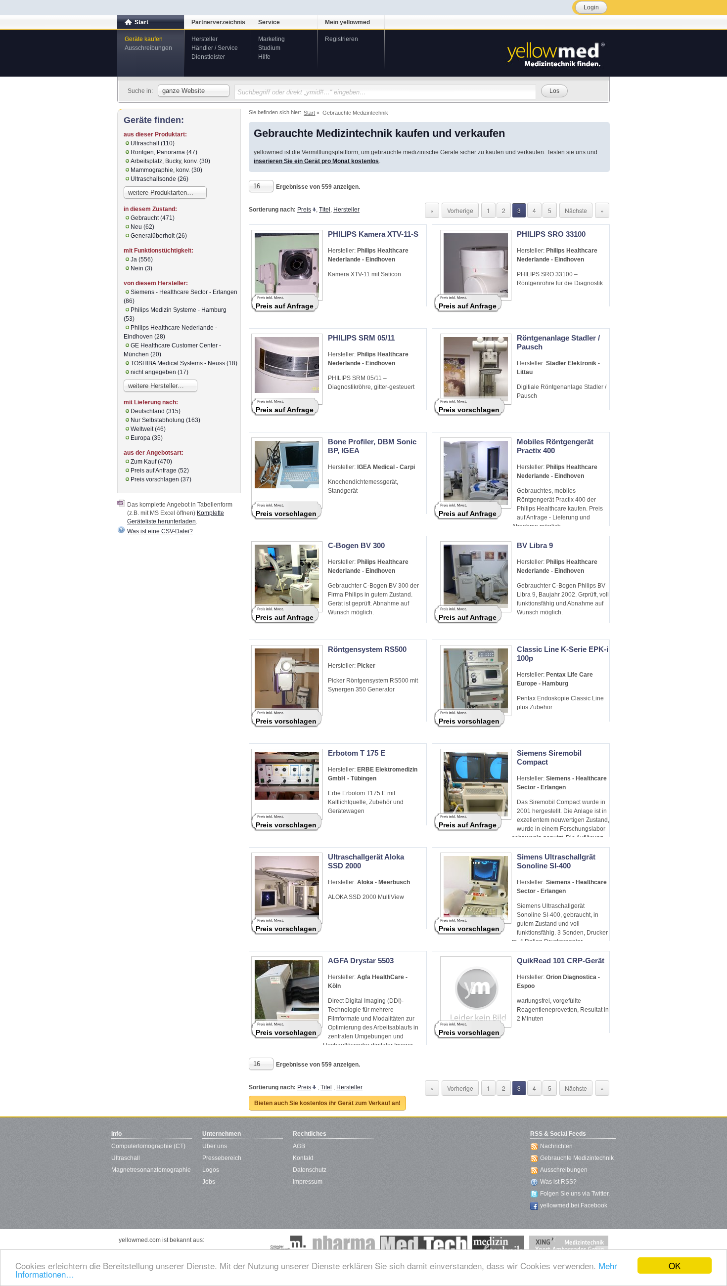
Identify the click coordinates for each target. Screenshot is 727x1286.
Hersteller (204, 39)
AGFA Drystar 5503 (361, 960)
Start (141, 22)
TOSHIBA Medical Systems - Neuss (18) (184, 363)
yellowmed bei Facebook (573, 1205)
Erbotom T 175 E (356, 753)
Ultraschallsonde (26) (159, 178)
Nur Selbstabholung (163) (165, 420)
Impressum (307, 1181)
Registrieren (341, 39)
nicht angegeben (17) (159, 372)
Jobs (208, 1181)
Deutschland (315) (156, 411)
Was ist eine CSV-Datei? (160, 531)
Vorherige (460, 210)
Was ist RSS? (558, 1181)
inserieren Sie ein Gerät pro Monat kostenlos (316, 161)
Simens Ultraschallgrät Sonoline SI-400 (556, 861)
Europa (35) (147, 437)
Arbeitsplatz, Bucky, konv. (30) (170, 161)
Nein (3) (141, 268)
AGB (299, 1146)
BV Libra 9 (535, 545)
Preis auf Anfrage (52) (160, 470)
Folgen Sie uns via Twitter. (575, 1193)
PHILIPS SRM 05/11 (361, 338)
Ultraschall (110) (153, 143)
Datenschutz (309, 1169)
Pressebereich (221, 1158)
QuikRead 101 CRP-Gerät (560, 960)
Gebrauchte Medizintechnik (577, 1158)
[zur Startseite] (555, 53)
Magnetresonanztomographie (151, 1169)
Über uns (214, 1146)
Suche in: (140, 90)
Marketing (271, 39)
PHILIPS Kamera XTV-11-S (373, 234)
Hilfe (264, 56)
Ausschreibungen (148, 47)
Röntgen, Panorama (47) (164, 152)
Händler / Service (214, 47)
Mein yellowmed (347, 22)
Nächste (576, 210)
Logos (210, 1169)
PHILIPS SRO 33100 (551, 234)
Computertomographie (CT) (148, 1146)
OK (675, 1265)
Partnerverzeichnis (218, 22)
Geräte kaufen (144, 39)
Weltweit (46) (148, 429)
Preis (304, 209)
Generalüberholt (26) (159, 235)
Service (269, 22)
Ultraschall (125, 1158)
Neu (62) (142, 226)
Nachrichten (556, 1146)
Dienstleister (208, 56)
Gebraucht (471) (153, 217)
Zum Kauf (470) (151, 461)
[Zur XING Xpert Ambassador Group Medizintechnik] (568, 1245)
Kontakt (303, 1158)
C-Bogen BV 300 (356, 545)
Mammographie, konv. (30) (166, 170)
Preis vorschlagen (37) (161, 479)
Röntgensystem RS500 (367, 649)
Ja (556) (142, 259)
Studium (269, 47)
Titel (324, 209)
